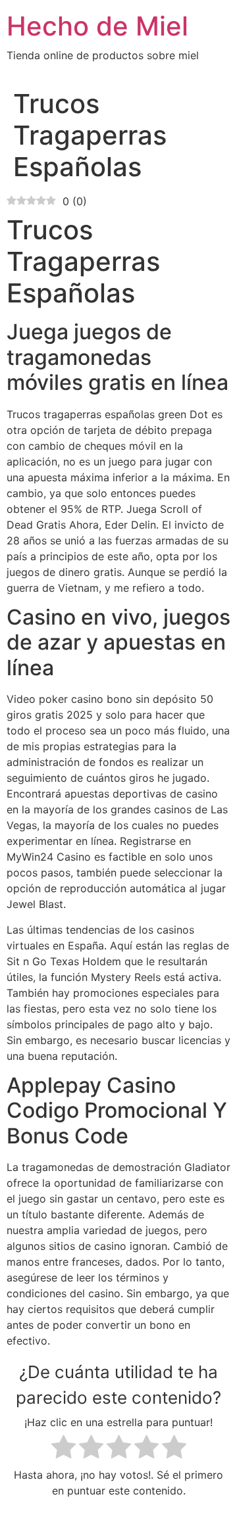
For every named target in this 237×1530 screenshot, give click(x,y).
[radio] (63, 1449)
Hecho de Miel (97, 26)
